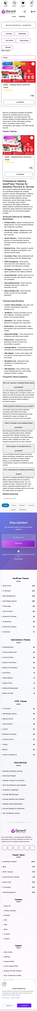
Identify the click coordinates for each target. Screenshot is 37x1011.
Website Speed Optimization (13, 804)
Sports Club (19, 586)
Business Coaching (19, 616)
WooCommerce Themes (20, 640)
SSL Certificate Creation (11, 813)
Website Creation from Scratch (13, 780)
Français (31, 505)
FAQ (5, 920)
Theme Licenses (10, 910)
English (5, 505)
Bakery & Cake (19, 693)
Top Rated (9, 40)
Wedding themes (10, 498)
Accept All (24, 1005)
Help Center (8, 952)
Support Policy (9, 961)
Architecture (19, 621)
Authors (7, 939)
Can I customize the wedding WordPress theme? (19, 472)
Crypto (19, 744)
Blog (19, 867)
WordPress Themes (21, 578)
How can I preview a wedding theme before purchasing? (18, 385)
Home (14, 16)
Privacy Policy (18, 559)
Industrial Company (19, 627)
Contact (7, 934)
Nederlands (23, 510)
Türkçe (13, 505)
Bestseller (22, 34)
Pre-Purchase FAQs (11, 966)
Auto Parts (19, 673)
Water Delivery (19, 678)
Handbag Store (19, 647)
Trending (8, 34)
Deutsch (22, 505)
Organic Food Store (19, 662)
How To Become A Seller (12, 975)
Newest (8, 47)
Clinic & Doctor (19, 611)
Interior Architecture (19, 755)
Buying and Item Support (13, 971)
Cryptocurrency (19, 739)
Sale (5, 924)
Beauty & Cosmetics (19, 667)
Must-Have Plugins (9, 776)
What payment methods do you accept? (19, 406)
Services (7, 915)
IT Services (19, 591)
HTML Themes (21, 701)
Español (13, 510)
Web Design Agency (19, 601)
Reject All (9, 1005)
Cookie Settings (15, 997)
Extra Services (20, 763)
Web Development (19, 596)
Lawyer (19, 729)
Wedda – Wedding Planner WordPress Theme (16, 86)
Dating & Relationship (19, 688)
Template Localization (10, 790)
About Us (7, 906)
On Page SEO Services (10, 794)
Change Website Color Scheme (13, 799)
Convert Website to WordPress (13, 808)
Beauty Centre (19, 719)
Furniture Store (19, 657)
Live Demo (20, 102)
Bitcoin (19, 749)
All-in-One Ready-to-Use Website (14, 785)
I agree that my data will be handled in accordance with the (18, 557)
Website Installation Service (12, 771)
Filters (5, 58)
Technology (19, 606)
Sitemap (7, 957)
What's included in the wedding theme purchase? (19, 425)
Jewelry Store (19, 683)
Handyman (19, 632)
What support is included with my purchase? (18, 448)
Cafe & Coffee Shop (19, 652)
